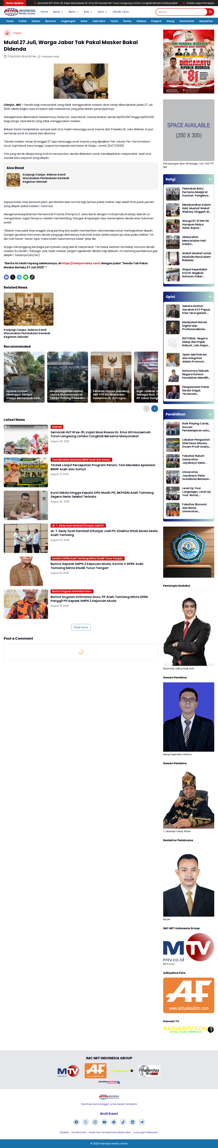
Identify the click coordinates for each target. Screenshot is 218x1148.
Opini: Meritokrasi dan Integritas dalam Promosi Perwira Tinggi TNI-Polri (195, 358)
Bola (86, 11)
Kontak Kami (79, 1132)
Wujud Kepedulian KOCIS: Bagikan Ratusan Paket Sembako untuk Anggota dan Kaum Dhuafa (195, 273)
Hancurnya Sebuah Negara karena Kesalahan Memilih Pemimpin (195, 374)
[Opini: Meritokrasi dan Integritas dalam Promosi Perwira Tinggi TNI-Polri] (173, 360)
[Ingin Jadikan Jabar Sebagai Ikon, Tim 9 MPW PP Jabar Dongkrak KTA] (154, 377)
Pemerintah (187, 21)
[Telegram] (19, 277)
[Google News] (113, 1122)
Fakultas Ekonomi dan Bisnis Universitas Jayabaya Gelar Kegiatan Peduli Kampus (194, 508)
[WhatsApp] (25, 277)
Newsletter (206, 21)
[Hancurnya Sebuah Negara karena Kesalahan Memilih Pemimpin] (173, 376)
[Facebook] (6, 277)
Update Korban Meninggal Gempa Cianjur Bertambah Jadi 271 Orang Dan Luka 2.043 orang (23, 395)
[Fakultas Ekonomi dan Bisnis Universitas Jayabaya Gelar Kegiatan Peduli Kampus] (173, 509)
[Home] (7, 33)
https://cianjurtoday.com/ (81, 263)
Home (44, 11)
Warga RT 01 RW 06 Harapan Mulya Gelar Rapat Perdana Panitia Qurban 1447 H (195, 224)
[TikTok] (123, 1122)
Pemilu (127, 21)
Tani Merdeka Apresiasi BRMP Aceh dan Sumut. (81, 459)
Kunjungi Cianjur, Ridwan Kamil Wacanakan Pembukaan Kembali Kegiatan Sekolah (46, 178)
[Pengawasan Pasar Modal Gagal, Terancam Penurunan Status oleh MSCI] (173, 392)
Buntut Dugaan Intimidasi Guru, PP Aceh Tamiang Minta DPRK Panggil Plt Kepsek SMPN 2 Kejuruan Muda (99, 599)
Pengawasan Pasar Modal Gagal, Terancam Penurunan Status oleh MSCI (195, 390)
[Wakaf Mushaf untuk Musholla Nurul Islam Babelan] (173, 258)
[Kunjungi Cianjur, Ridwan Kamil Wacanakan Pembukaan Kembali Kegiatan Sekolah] (13, 180)
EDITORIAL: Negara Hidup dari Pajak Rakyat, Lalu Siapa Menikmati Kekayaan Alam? (195, 342)
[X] (12, 277)
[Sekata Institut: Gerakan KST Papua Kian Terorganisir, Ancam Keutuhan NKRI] (173, 311)
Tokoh (114, 21)
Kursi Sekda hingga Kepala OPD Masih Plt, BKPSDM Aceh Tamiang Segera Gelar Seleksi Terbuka (102, 495)
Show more (81, 627)
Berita (56, 11)
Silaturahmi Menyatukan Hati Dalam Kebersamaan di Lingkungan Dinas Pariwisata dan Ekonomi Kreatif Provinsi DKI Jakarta (196, 240)
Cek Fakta (98, 21)
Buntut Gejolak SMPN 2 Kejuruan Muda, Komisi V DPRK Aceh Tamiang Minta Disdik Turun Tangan (97, 566)
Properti (156, 21)
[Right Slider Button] (154, 408)
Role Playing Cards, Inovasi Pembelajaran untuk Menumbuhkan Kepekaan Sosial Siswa (196, 427)
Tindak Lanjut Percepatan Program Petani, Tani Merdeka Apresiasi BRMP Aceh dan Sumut (103, 467)
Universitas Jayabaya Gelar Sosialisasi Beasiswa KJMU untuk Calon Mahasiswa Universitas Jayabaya (196, 475)
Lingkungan (68, 21)
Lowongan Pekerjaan (146, 1132)
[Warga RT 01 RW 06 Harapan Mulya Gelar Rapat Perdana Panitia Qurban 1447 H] (173, 226)
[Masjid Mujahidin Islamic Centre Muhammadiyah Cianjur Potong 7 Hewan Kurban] (67, 377)
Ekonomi (50, 21)
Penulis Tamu (121, 11)
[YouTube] (104, 1122)
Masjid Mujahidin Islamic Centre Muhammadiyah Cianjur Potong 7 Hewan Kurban (66, 395)
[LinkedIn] (132, 1122)
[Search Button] (210, 12)
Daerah (57, 427)
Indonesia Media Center (113, 1143)
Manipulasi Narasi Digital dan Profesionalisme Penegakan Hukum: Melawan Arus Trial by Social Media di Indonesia (195, 326)
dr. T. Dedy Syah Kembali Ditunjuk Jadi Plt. (78, 525)
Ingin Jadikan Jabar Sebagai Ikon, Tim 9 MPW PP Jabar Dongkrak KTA (154, 395)
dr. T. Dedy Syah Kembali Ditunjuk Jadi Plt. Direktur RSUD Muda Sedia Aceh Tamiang (104, 533)
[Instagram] (95, 1122)
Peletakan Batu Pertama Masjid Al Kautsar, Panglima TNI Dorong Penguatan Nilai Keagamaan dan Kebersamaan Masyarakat (195, 192)
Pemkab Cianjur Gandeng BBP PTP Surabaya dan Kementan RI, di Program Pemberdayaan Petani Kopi (111, 395)
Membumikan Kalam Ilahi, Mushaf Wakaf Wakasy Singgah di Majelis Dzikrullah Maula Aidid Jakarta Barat (196, 208)
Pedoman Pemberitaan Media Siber (110, 1132)
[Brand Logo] (69, 1071)
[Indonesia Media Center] (20, 11)
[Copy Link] (32, 277)
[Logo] (109, 1097)
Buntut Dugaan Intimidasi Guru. (72, 591)
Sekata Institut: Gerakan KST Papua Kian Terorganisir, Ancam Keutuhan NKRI (196, 309)
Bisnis (72, 11)
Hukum (36, 21)
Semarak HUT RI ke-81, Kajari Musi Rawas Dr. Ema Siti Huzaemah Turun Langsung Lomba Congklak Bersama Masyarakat (101, 434)
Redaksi (64, 1132)
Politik (23, 21)
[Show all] (210, 179)
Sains (84, 21)
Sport (101, 11)
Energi (170, 21)
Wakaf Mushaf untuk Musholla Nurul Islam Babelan (196, 257)
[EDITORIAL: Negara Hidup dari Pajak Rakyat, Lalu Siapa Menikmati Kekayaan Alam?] (173, 343)
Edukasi (141, 21)
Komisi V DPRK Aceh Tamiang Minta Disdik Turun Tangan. (87, 558)
